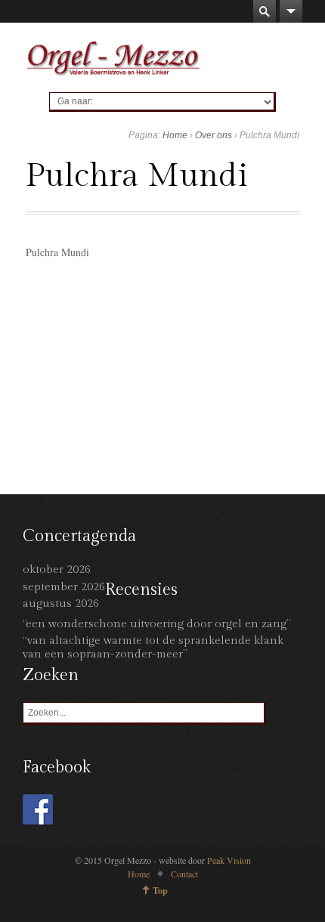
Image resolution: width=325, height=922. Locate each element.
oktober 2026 (57, 569)
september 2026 (64, 586)
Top (160, 890)
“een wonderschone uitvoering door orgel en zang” (156, 623)
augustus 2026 (61, 603)
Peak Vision (229, 860)
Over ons (213, 135)
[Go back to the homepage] (113, 57)
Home (174, 135)
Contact (184, 874)
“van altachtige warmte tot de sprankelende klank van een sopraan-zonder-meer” (153, 647)
